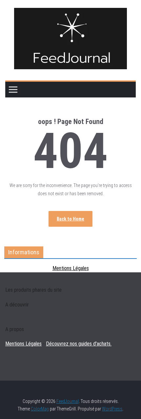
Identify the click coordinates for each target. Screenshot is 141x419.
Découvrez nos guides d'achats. (78, 344)
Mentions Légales (70, 268)
